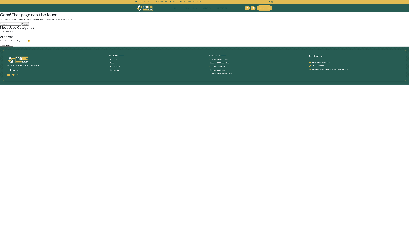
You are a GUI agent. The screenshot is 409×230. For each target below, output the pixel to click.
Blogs (111, 63)
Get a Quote (114, 66)
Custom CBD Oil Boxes (218, 66)
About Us (207, 8)
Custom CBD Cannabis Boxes (221, 74)
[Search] (247, 8)
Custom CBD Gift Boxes (218, 59)
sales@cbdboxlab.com (144, 2)
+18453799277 (318, 66)
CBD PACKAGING (190, 8)
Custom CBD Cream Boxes (219, 63)
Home (175, 8)
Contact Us (222, 8)
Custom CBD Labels (217, 70)
